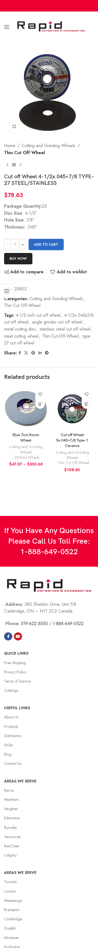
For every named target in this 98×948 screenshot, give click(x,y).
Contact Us (12, 763)
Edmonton (12, 818)
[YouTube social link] (18, 636)
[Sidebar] (7, 291)
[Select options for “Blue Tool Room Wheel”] (40, 404)
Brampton (11, 909)
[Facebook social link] (20, 353)
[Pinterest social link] (33, 353)
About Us (11, 717)
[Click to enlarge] (14, 127)
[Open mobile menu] (6, 26)
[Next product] (20, 164)
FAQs (8, 745)
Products (11, 726)
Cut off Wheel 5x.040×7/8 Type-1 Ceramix (72, 440)
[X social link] (26, 353)
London (10, 891)
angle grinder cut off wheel (57, 322)
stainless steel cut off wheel (64, 329)
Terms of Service (17, 681)
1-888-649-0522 (49, 551)
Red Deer (11, 846)
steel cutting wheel (21, 336)
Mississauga (13, 900)
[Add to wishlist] (40, 394)
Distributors (13, 735)
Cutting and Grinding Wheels (48, 145)
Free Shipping (15, 662)
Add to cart (46, 244)
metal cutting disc (20, 329)
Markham (11, 799)
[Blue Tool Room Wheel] (26, 408)
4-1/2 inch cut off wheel (38, 315)
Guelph (10, 928)
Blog (7, 754)
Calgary (10, 855)
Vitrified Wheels (26, 457)
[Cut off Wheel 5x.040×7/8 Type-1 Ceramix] (72, 408)
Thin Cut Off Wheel (24, 153)
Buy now (18, 258)
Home (9, 145)
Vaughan (11, 808)
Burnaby (10, 827)
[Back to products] (14, 164)
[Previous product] (7, 164)
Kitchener (11, 937)
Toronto (10, 881)
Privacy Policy (15, 672)
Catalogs (11, 690)
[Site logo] (51, 26)
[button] (86, 404)
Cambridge (13, 919)
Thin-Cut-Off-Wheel (60, 336)
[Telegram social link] (46, 353)
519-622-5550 (34, 623)
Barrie (9, 790)
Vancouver (12, 836)
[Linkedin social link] (40, 353)
